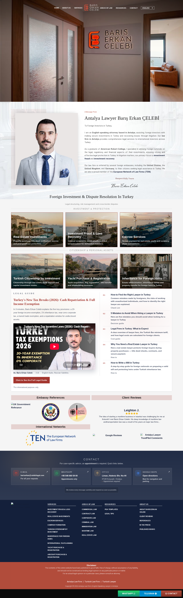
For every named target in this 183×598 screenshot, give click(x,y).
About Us (66, 8)
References (145, 521)
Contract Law (88, 514)
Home (56, 8)
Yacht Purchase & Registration (56, 549)
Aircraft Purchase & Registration (57, 556)
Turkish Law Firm (92, 582)
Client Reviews (146, 516)
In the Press (145, 525)
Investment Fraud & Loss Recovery (59, 510)
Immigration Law (89, 527)
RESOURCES (121, 8)
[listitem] (136, 301)
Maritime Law (88, 531)
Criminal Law (88, 522)
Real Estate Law (89, 535)
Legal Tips (109, 514)
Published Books (147, 529)
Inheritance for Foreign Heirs (59, 537)
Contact (134, 8)
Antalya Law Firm (74, 582)
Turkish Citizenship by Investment (58, 530)
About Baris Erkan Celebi (148, 510)
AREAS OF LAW (106, 8)
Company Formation (56, 525)
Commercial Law (89, 509)
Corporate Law (89, 518)
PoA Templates (111, 509)
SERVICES (78, 8)
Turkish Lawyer (109, 582)
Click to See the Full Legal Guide (31, 380)
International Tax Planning (60, 543)
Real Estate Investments (59, 516)
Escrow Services (55, 521)
